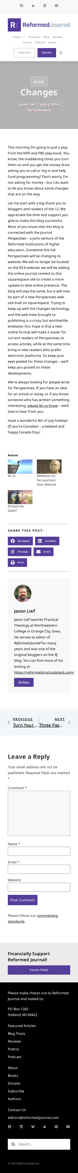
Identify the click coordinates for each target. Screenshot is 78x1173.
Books (52, 42)
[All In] (20, 466)
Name (14, 844)
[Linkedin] (21, 1126)
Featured (34, 37)
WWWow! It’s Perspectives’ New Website (46, 480)
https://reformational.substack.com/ (44, 672)
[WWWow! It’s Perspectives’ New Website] (49, 466)
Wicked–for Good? (16, 508)
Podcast (40, 42)
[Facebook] (21, 5)
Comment (17, 788)
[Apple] (33, 5)
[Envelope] (56, 5)
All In (12, 476)
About (17, 37)
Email (14, 862)
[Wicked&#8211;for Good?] (20, 497)
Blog (46, 37)
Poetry (27, 42)
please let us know (43, 405)
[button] (60, 52)
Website (14, 880)
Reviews (58, 37)
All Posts (23, 682)
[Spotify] (45, 5)
